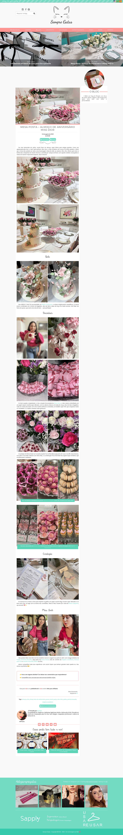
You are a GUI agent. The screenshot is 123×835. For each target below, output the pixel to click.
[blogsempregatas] (22, 9)
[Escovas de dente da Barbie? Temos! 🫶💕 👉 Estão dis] (26, 796)
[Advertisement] (47, 77)
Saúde (100, 30)
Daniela (39, 711)
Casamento (50, 30)
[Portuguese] (117, 1)
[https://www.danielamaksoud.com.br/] (51, 724)
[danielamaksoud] (39, 724)
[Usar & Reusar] (92, 818)
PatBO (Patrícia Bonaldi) (24, 659)
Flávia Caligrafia (73, 603)
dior (28, 699)
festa (31, 699)
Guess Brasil (45, 659)
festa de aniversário (39, 699)
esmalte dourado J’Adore (30, 661)
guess (47, 699)
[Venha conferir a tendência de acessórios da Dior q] (73, 796)
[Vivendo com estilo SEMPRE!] (61, 19)
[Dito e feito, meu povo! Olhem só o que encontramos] (50, 796)
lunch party (53, 699)
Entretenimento (78, 30)
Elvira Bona (57, 403)
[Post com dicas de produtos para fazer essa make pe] (96, 796)
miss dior (60, 699)
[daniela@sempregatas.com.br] (55, 724)
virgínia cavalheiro (47, 702)
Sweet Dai (37, 546)
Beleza (38, 30)
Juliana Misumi (63, 817)
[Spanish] (120, 1)
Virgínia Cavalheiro (67, 659)
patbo (65, 699)
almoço (24, 699)
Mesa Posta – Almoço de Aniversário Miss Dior (47, 128)
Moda (91, 30)
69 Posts (22, 721)
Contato (28, 30)
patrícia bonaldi (71, 699)
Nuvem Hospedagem (65, 820)
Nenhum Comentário (48, 706)
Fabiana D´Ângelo (48, 500)
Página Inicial (15, 30)
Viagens (110, 30)
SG (77, 693)
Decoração (63, 30)
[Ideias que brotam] (30, 818)
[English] (114, 1)
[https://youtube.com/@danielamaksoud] (47, 724)
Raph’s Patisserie (47, 304)
